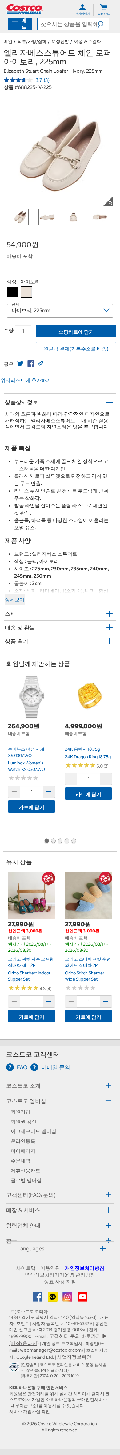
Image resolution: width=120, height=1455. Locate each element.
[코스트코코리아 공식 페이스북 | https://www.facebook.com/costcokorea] (38, 1299)
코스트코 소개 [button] (23, 1085)
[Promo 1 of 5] (46, 841)
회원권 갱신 (24, 1121)
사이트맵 (26, 1268)
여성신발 (60, 41)
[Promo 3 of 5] (60, 841)
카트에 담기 (31, 807)
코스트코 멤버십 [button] (26, 1101)
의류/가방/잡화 (32, 41)
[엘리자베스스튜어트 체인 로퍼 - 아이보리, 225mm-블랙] (12, 292)
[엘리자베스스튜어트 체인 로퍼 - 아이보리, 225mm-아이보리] (26, 292)
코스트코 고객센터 (32, 1054)
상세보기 (15, 599)
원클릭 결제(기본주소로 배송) (76, 349)
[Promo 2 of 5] (53, 841)
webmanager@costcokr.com (51, 1350)
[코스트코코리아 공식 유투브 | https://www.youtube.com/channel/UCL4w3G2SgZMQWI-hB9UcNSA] (82, 1299)
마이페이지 (23, 1151)
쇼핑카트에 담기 (76, 332)
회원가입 (20, 1111)
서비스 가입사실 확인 (29, 1411)
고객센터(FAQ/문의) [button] (31, 1194)
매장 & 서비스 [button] (23, 1210)
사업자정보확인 (74, 1357)
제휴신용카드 (25, 1170)
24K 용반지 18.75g (82, 749)
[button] (103, 24)
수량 (9, 330)
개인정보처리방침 (84, 1268)
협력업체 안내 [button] (23, 1225)
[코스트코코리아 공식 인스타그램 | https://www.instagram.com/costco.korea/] (68, 1299)
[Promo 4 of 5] (66, 841)
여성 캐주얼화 (87, 41)
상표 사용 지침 (60, 1281)
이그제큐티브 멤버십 (33, 1131)
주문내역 (20, 1161)
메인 (8, 41)
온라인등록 (23, 1141)
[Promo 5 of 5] (73, 841)
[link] (20, 364)
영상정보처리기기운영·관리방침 (60, 1275)
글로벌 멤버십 (26, 1180)
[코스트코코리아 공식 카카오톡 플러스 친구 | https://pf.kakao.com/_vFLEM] (53, 1299)
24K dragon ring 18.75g (88, 757)
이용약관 (50, 1268)
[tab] (60, 1086)
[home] (24, 9)
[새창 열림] (15, 1368)
